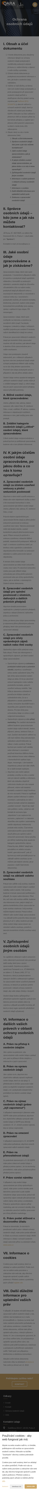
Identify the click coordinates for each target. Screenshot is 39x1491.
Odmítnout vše (16, 1486)
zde (3, 1481)
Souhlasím (31, 1486)
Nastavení (5, 1486)
